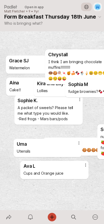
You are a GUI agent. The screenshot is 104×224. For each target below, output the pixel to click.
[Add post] (51, 217)
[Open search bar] (73, 217)
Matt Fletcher (14, 11)
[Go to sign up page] (97, 7)
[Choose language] (86, 7)
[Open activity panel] (30, 217)
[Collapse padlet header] (99, 16)
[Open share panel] (8, 217)
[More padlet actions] (95, 217)
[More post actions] (75, 145)
